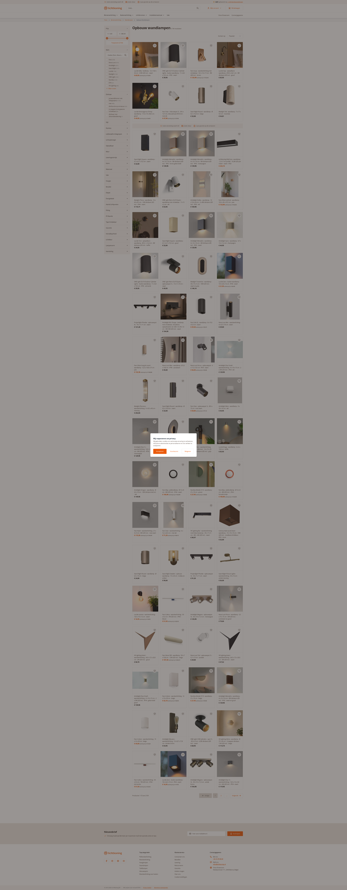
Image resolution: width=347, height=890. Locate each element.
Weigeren (188, 451)
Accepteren (160, 451)
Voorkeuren (174, 451)
